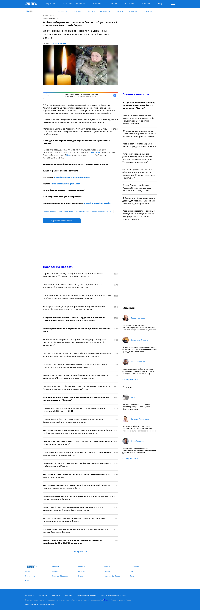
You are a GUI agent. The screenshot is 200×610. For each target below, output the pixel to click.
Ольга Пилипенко (58, 43)
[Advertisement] (80, 242)
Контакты (56, 595)
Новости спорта (82, 211)
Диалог (45, 15)
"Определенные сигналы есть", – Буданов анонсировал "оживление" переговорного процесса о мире (139, 134)
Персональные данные (86, 595)
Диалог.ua (107, 600)
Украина (53, 15)
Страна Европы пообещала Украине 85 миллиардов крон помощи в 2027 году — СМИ (137, 188)
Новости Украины (66, 211)
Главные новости (135, 94)
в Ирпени (95, 152)
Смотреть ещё (80, 551)
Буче (68, 155)
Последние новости (58, 267)
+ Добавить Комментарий (61, 221)
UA (28, 11)
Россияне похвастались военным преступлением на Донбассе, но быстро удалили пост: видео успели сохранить (138, 215)
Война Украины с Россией (102, 211)
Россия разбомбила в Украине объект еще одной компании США (139, 145)
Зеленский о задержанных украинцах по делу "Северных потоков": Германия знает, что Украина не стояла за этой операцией (74, 342)
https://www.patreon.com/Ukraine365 (72, 177)
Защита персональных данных (113, 595)
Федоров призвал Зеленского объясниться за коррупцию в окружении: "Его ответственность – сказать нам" (139, 173)
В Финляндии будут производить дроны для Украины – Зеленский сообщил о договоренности (138, 201)
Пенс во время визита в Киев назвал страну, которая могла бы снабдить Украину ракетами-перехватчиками (138, 119)
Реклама (68, 595)
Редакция (43, 595)
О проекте (29, 595)
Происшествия (50, 211)
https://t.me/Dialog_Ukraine (97, 203)
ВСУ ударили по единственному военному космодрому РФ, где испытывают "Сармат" (138, 105)
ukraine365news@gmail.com (66, 184)
